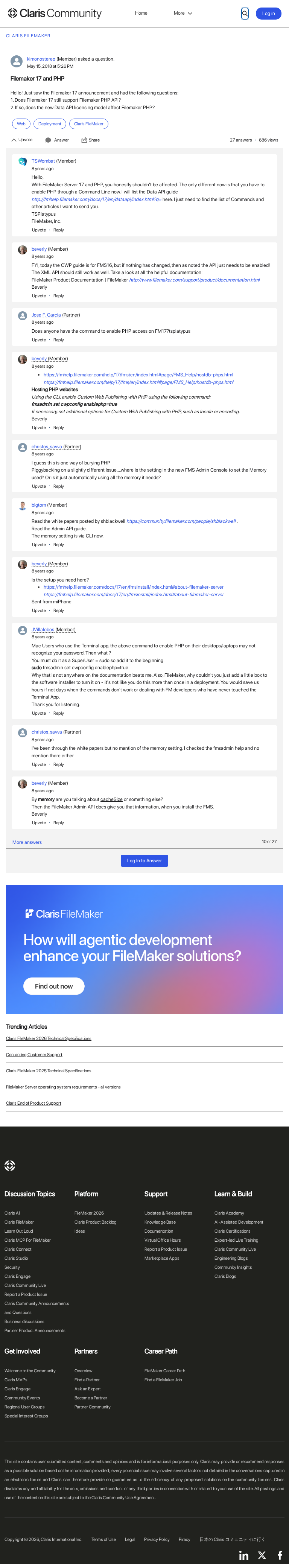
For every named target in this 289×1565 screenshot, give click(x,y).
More (179, 13)
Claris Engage (17, 1276)
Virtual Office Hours (162, 1240)
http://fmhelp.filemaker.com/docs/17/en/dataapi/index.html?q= (96, 199)
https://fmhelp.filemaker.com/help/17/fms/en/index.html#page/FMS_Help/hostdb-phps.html (138, 375)
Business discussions (24, 1321)
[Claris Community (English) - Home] (55, 13)
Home (141, 13)
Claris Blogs (225, 1276)
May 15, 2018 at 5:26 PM (50, 66)
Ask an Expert (88, 1388)
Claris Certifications (232, 1231)
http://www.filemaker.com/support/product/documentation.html (194, 280)
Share (94, 140)
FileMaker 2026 (89, 1213)
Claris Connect (18, 1249)
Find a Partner (87, 1379)
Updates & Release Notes (168, 1213)
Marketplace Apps (161, 1258)
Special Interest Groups (26, 1416)
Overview (84, 1370)
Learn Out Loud (19, 1231)
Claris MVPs (16, 1379)
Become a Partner (91, 1398)
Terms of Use (103, 1539)
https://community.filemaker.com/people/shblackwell (181, 521)
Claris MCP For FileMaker (28, 1240)
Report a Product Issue (26, 1294)
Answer (61, 140)
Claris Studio (16, 1258)
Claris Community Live (25, 1285)
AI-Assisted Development (238, 1222)
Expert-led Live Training (236, 1240)
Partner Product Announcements (35, 1330)
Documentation (158, 1231)
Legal (130, 1539)
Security (12, 1267)
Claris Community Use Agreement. (123, 1497)
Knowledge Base (160, 1222)
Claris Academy (229, 1213)
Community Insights (233, 1267)
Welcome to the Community (30, 1370)
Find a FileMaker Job (163, 1379)
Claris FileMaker (19, 1222)
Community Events (22, 1398)
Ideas (80, 1231)
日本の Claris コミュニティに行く (232, 1539)
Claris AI (12, 1213)
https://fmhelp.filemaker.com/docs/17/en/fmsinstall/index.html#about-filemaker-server (134, 587)
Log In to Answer (144, 860)
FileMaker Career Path (164, 1370)
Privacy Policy (157, 1539)
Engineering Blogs (231, 1258)
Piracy (184, 1539)
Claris (10, 1165)
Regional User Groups (25, 1407)
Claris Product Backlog (96, 1222)
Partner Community (93, 1407)
